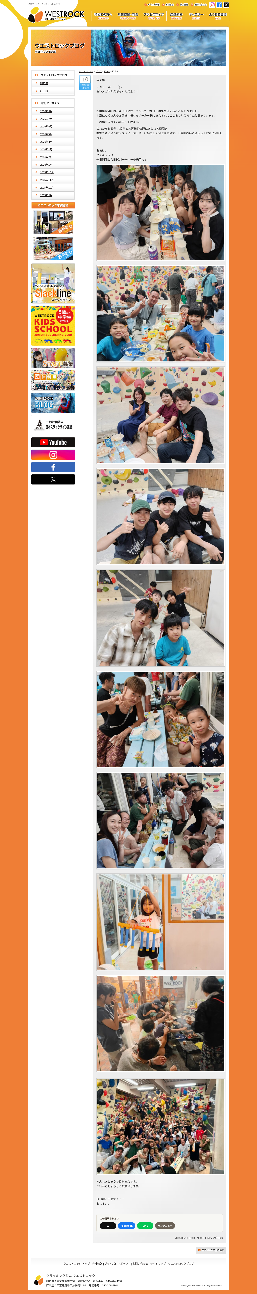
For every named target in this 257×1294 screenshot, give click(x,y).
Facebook (127, 1225)
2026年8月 (46, 111)
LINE (145, 1225)
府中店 (44, 91)
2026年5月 (46, 134)
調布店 (44, 83)
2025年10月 (47, 187)
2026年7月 (46, 119)
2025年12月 (47, 172)
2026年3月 (46, 149)
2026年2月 (46, 157)
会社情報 (97, 1263)
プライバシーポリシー (117, 1263)
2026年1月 (46, 164)
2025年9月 (46, 195)
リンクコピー (165, 1225)
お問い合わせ (140, 1263)
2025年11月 (47, 180)
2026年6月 (46, 126)
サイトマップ (158, 1263)
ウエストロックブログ (181, 1263)
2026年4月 (46, 142)
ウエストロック (86, 71)
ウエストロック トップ (76, 1263)
